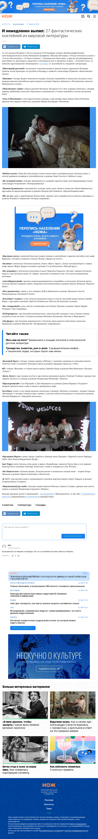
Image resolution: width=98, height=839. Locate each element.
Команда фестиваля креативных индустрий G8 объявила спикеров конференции (38, 595)
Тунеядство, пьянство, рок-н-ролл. (42, 350)
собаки (13, 573)
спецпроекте (48, 494)
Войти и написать (73, 536)
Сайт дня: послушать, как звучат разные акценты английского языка (44, 603)
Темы (49, 808)
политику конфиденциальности (76, 831)
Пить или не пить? (45, 342)
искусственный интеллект (22, 583)
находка (41, 505)
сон (12, 607)
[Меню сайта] (94, 16)
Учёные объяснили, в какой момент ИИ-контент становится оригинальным (47, 586)
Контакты (49, 804)
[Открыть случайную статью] (82, 16)
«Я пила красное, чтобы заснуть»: (21, 724)
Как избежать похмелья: (65, 768)
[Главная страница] (7, 16)
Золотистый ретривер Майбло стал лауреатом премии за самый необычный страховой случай (48, 577)
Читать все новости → (23, 628)
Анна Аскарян (18, 24)
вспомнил (44, 63)
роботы (13, 617)
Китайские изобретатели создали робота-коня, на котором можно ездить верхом (43, 621)
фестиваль (15, 590)
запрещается (81, 824)
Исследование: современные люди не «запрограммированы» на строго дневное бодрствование (45, 612)
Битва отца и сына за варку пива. (19, 769)
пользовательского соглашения (51, 831)
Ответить (5, 555)
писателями (31, 496)
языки (13, 600)
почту (38, 828)
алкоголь (6, 24)
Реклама (49, 800)
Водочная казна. (71, 726)
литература (25, 505)
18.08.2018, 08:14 (14, 548)
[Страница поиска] (88, 16)
